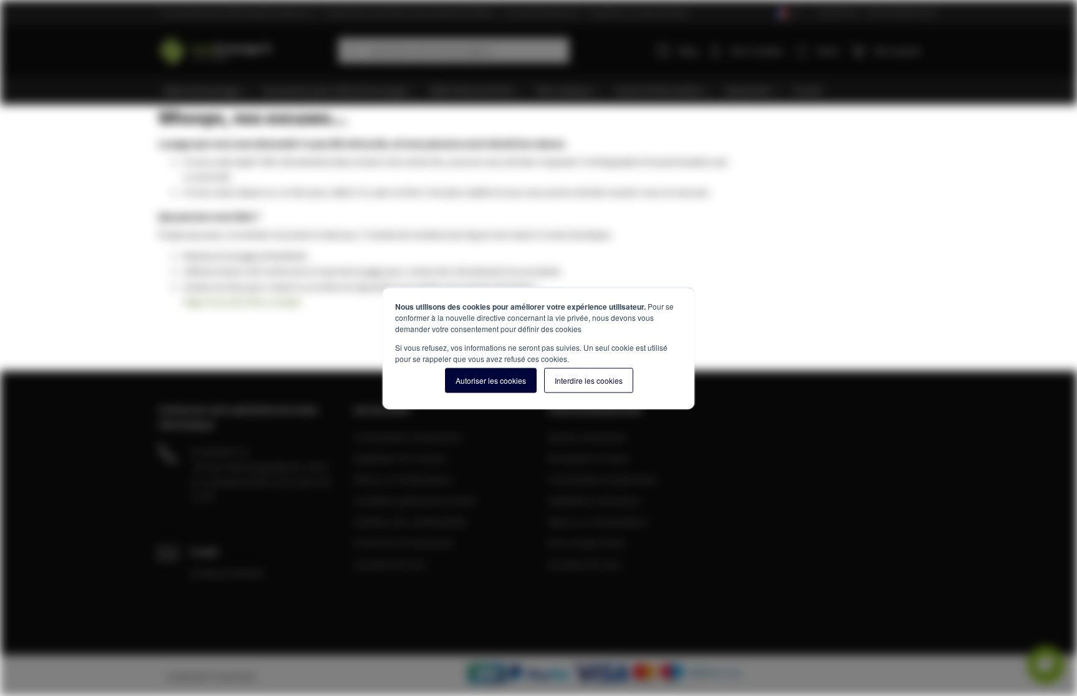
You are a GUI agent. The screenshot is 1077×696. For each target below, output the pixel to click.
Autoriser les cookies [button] (491, 379)
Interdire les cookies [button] (589, 379)
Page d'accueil (212, 301)
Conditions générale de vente (414, 500)
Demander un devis (588, 458)
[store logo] (243, 48)
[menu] (543, 91)
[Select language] (786, 13)
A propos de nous (390, 564)
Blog (688, 50)
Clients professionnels (901, 12)
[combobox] (453, 50)
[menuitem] (207, 91)
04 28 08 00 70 (219, 452)
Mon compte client (586, 542)
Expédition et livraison (399, 458)
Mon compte (756, 50)
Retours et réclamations (403, 479)
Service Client (837, 12)
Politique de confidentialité (410, 521)
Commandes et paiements (407, 437)
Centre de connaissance (403, 542)
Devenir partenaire (587, 437)
